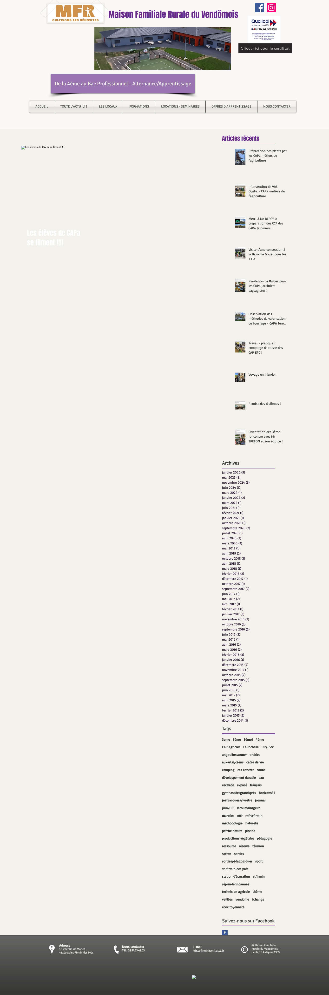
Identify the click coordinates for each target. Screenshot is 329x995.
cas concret (245, 770)
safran (226, 854)
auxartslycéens (232, 762)
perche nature (232, 831)
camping (228, 770)
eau (261, 777)
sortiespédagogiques (237, 861)
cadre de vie (255, 762)
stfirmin (259, 876)
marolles (228, 815)
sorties (239, 854)
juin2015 (228, 808)
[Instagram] (271, 7)
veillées (227, 899)
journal (260, 800)
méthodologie (232, 823)
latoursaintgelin (248, 808)
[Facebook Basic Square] (225, 932)
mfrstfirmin (254, 815)
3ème (237, 739)
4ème (260, 739)
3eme (226, 739)
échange (258, 899)
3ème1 (248, 739)
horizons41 (267, 793)
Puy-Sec (268, 747)
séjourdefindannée (235, 884)
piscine (250, 831)
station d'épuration (236, 876)
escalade (228, 785)
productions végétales (238, 838)
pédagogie (264, 838)
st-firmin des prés (235, 869)
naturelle (251, 823)
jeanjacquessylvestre (237, 800)
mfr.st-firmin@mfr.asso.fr (208, 951)
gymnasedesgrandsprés (239, 793)
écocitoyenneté (233, 907)
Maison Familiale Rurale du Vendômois (173, 14)
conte (261, 770)
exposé (242, 785)
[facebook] (194, 977)
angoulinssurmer (234, 754)
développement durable (239, 777)
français (256, 785)
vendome (242, 899)
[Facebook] (259, 7)
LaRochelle (251, 747)
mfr (240, 815)
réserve (244, 846)
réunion (258, 846)
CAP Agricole (231, 747)
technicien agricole (236, 891)
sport (259, 861)
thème (257, 891)
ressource (229, 846)
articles (255, 754)
